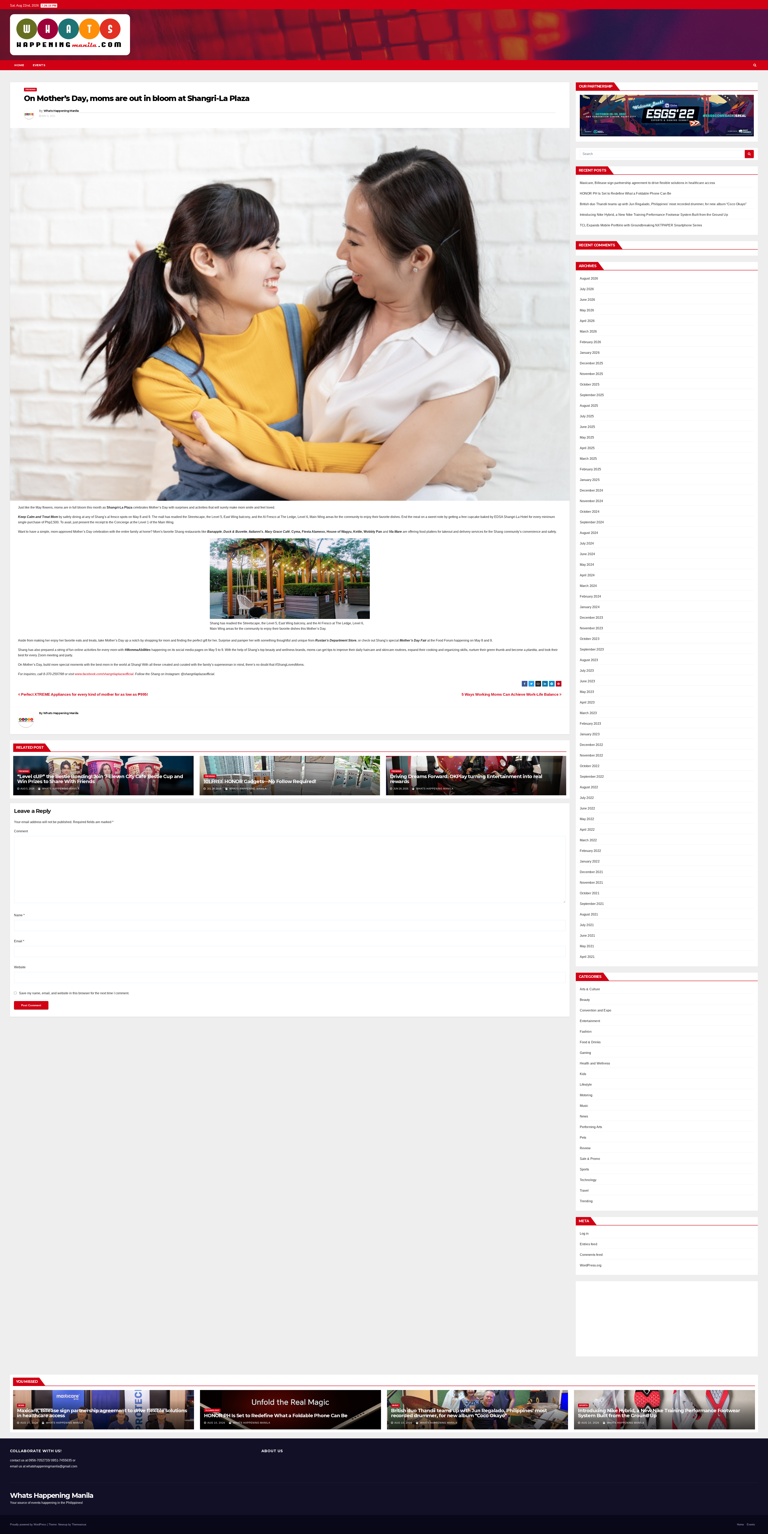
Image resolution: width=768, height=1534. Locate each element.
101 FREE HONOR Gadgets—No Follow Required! (260, 781)
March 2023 (588, 713)
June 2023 (587, 681)
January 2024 (590, 607)
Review (585, 1148)
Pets (583, 1137)
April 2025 (587, 448)
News (584, 1116)
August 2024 (589, 533)
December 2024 (591, 490)
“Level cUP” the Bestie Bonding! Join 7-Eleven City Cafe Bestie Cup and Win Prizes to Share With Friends (100, 778)
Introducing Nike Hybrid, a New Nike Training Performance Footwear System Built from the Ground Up (654, 214)
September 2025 (592, 395)
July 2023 (587, 670)
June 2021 (587, 935)
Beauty (585, 999)
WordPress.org (591, 1265)
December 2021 (591, 872)
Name (19, 915)
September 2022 (592, 776)
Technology (588, 1180)
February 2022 (590, 850)
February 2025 (590, 469)
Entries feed (588, 1244)
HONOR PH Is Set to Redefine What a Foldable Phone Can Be (625, 193)
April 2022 (587, 829)
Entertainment (590, 1021)
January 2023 (590, 734)
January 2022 (590, 861)
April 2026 (587, 321)
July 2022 (587, 797)
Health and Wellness (595, 1063)
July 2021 (587, 925)
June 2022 (587, 808)
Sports (584, 1169)
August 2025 (589, 405)
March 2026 (588, 331)
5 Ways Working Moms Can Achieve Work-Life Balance (510, 694)
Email (19, 941)
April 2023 (587, 702)
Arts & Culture (590, 989)
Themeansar (79, 1524)
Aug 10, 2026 (29, 1422)
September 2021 (592, 903)
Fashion (586, 1031)
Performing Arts (591, 1127)
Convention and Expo (595, 1010)
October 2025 (589, 384)
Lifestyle (586, 1084)
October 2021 (589, 893)
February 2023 (590, 723)
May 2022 (587, 819)
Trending (30, 89)
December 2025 (591, 363)
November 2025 (591, 374)
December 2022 (591, 745)
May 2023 (587, 692)
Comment (21, 831)
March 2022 (588, 840)
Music (584, 1105)
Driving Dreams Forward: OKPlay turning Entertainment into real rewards (466, 778)
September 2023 (592, 649)
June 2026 (587, 299)
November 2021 (591, 882)
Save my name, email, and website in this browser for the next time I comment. (74, 993)
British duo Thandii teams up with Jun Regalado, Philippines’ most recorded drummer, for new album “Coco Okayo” (663, 204)
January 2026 (590, 352)
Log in (584, 1233)
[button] (754, 65)
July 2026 (587, 289)
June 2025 (587, 427)
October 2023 (589, 639)
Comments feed (591, 1254)
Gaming (585, 1052)
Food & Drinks (590, 1042)
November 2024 (591, 501)
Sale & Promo (590, 1158)
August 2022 (589, 787)
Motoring (586, 1095)
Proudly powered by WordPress (28, 1524)
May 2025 (587, 437)
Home (19, 65)
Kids (583, 1074)
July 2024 (587, 543)
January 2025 (590, 480)
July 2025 (587, 416)
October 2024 (589, 511)
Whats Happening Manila (61, 111)
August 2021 (589, 914)
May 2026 (587, 310)
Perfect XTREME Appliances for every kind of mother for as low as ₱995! (84, 694)
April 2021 (587, 956)
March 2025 (588, 458)
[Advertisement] (667, 1317)
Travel (584, 1190)
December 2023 (591, 617)
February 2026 (590, 342)
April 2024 (587, 575)
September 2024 (592, 522)
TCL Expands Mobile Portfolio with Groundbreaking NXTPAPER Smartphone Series (641, 225)
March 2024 (588, 586)
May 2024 (587, 564)
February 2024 (590, 596)
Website (20, 967)
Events (39, 65)
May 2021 (587, 946)
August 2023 (589, 660)
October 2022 (589, 766)
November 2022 (591, 755)
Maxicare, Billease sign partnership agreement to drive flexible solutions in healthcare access (647, 183)
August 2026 (589, 278)
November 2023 (591, 628)
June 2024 (587, 554)
